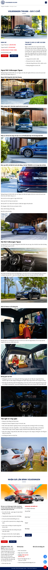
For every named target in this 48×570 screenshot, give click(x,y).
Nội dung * (4, 291)
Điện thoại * (5, 280)
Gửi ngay (6, 297)
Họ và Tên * (5, 275)
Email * (4, 285)
